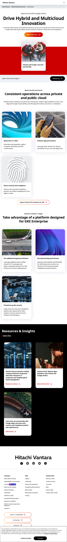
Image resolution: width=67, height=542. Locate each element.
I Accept (40, 538)
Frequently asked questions (32, 487)
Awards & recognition (10, 501)
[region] (33, 534)
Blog (47, 487)
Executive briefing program (11, 498)
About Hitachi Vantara (10, 478)
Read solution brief (43, 384)
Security (27, 495)
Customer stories (50, 481)
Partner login (49, 490)
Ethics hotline (28, 490)
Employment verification (31, 492)
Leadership (7, 492)
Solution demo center (52, 492)
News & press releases (10, 487)
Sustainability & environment (12, 481)
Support (27, 478)
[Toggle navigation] (64, 3)
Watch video (9, 431)
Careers (6, 484)
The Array (48, 484)
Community (28, 481)
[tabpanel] (33, 389)
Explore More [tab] (7, 336)
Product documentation (31, 484)
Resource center (50, 478)
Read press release (11, 384)
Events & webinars (9, 490)
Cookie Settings (26, 538)
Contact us (7, 508)
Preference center (8, 495)
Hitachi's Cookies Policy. (51, 533)
